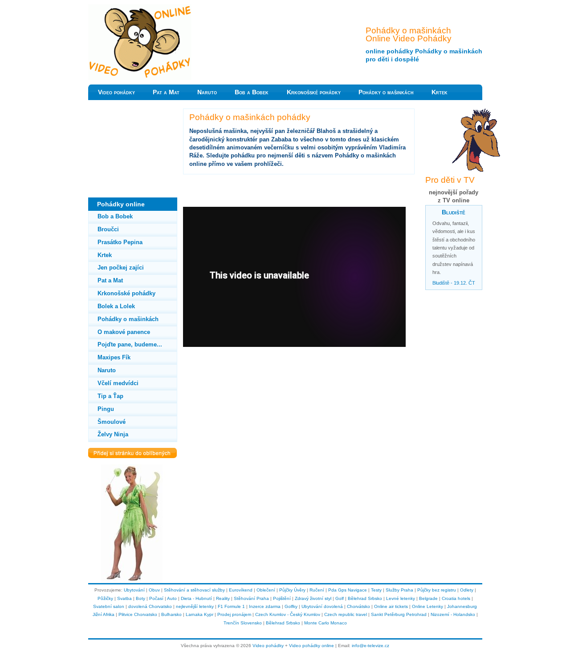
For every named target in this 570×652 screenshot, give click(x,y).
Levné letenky (400, 598)
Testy (376, 590)
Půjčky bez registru (436, 590)
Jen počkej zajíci (121, 267)
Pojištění (282, 598)
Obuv (154, 590)
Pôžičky (105, 598)
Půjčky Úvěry (292, 590)
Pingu (106, 409)
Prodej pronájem (234, 614)
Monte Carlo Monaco (325, 622)
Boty (140, 598)
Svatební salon (108, 606)
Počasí (156, 598)
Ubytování (134, 590)
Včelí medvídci (118, 383)
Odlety (466, 590)
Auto (172, 598)
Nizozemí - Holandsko (453, 614)
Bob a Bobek (252, 92)
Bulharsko (171, 614)
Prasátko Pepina (120, 242)
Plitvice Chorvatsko (137, 614)
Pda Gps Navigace (347, 590)
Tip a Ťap (110, 396)
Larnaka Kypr (199, 614)
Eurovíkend (240, 590)
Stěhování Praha (251, 598)
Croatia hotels (456, 598)
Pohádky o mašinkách (386, 92)
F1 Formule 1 (231, 606)
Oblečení (265, 590)
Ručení (316, 590)
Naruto (207, 92)
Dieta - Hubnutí (196, 598)
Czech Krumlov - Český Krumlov (287, 614)
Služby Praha (399, 590)
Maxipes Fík (114, 357)
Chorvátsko (358, 606)
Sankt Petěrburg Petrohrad (399, 614)
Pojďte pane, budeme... (130, 344)
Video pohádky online (311, 645)
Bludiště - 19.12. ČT (453, 283)
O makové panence (124, 332)
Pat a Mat (166, 92)
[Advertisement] (132, 153)
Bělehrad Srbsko (365, 598)
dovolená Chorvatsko (150, 606)
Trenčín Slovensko (243, 622)
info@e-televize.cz (370, 645)
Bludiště (453, 212)
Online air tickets (391, 606)
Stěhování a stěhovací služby (194, 590)
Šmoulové (112, 422)
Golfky (291, 606)
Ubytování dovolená (322, 606)
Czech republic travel (345, 614)
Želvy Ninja (113, 434)
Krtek (440, 92)
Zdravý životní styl (313, 598)
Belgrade (428, 598)
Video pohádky (116, 92)
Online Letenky (427, 606)
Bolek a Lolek (116, 306)
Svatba (124, 598)
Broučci (108, 229)
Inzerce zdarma (265, 606)
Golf (339, 598)
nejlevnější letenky (195, 606)
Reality (223, 598)
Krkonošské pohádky (314, 92)
